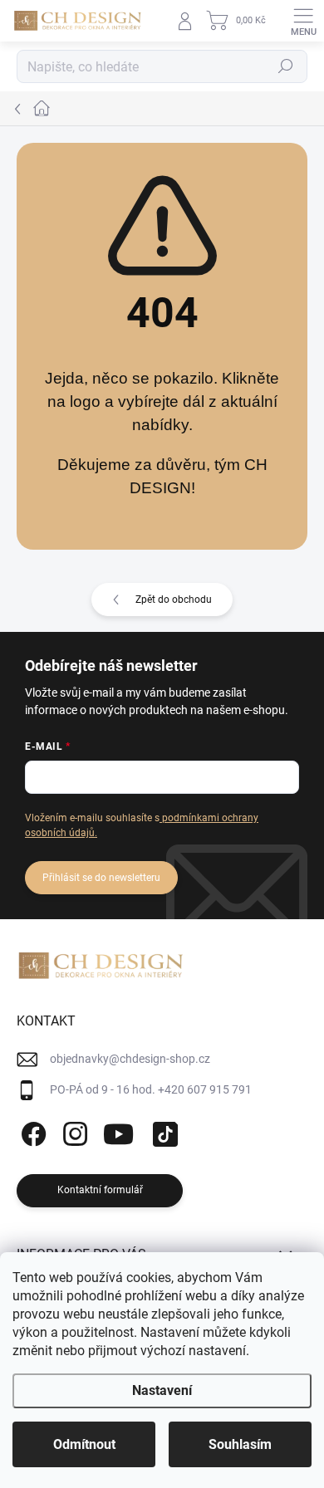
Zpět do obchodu (173, 599)
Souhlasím (240, 1444)
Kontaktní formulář (100, 1190)
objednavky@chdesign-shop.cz (130, 1058)
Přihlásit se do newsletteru (101, 878)
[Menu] (303, 21)
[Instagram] (72, 1131)
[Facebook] (31, 1131)
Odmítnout (84, 1444)
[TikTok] (162, 1131)
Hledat (286, 66)
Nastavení (162, 1390)
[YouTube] (118, 1131)
